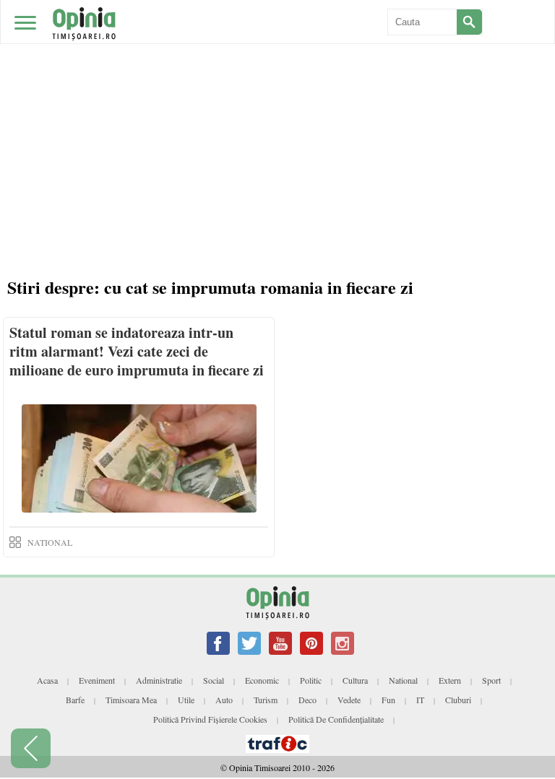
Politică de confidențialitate (336, 719)
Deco (307, 699)
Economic (262, 680)
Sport (491, 680)
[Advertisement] (277, 108)
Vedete (349, 699)
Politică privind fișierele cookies (210, 719)
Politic (311, 680)
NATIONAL (49, 542)
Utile (186, 699)
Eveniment (97, 680)
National (403, 680)
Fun (388, 699)
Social (213, 680)
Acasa (47, 680)
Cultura (355, 680)
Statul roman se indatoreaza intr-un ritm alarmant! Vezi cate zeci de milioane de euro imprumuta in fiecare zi (136, 351)
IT (420, 699)
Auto (224, 699)
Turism (266, 699)
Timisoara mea (131, 699)
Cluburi (458, 699)
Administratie (159, 680)
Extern (450, 680)
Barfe (75, 699)
